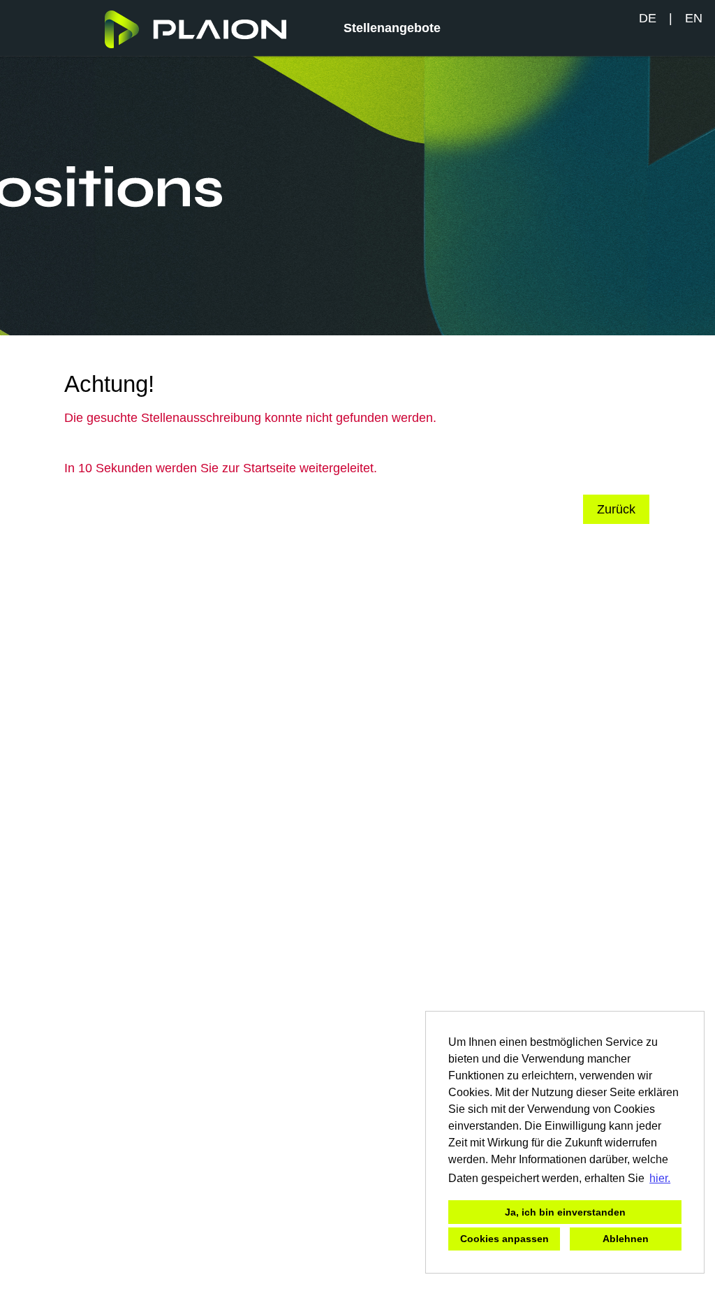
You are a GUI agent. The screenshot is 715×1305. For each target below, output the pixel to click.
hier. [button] (659, 1178)
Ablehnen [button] (626, 1238)
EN (693, 18)
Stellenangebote (392, 28)
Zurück (616, 509)
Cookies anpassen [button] (504, 1238)
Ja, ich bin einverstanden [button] (565, 1212)
